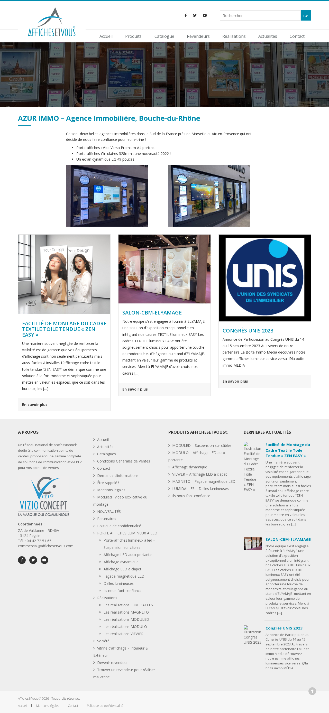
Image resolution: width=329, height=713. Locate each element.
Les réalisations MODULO (125, 626)
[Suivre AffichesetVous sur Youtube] (205, 15)
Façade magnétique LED (124, 576)
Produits (133, 36)
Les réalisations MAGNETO (126, 612)
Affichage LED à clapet (122, 569)
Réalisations (234, 36)
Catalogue (164, 36)
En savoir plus (35, 404)
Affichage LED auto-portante (128, 554)
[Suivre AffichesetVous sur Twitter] (195, 15)
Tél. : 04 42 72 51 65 (34, 540)
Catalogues (106, 453)
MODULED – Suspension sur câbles (202, 445)
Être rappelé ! (108, 482)
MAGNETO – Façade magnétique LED (203, 481)
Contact (297, 36)
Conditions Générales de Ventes (123, 461)
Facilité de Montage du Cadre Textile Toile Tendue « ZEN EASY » (288, 450)
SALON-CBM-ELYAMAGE (288, 539)
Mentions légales (111, 489)
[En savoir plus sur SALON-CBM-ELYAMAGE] (164, 268)
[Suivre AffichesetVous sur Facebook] (186, 15)
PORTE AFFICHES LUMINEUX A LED (127, 533)
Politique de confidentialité (119, 525)
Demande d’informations (118, 475)
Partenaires (106, 518)
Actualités (267, 36)
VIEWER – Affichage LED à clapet (199, 474)
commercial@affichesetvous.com (46, 545)
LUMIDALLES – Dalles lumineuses (200, 488)
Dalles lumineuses (119, 583)
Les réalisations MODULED (126, 619)
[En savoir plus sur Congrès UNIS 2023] (265, 277)
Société (103, 640)
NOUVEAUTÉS (109, 511)
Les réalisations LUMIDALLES (128, 605)
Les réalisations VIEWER (123, 633)
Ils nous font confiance (123, 590)
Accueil (106, 36)
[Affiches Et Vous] (52, 21)
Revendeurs (198, 36)
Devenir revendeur (112, 662)
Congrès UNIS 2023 (284, 628)
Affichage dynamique (121, 561)
